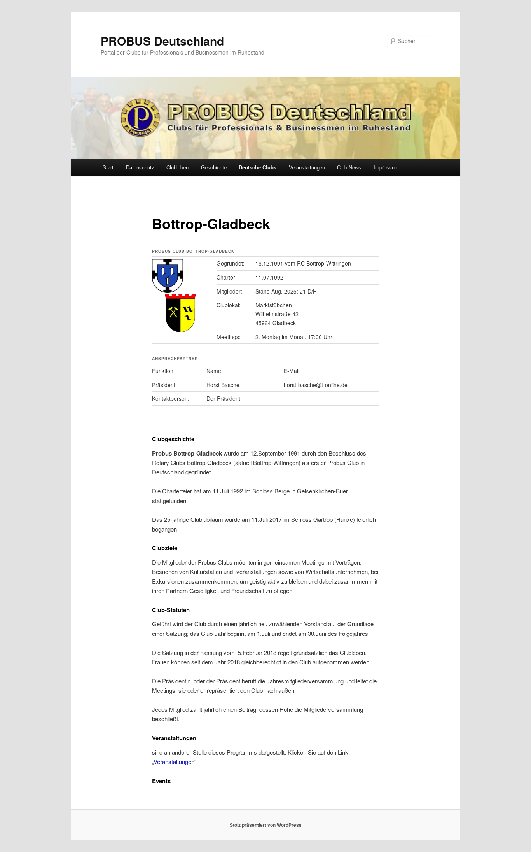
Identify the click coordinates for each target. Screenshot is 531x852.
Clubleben (177, 167)
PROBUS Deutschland (162, 40)
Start (108, 167)
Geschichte (214, 167)
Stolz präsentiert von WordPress (266, 824)
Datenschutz (140, 167)
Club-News (349, 167)
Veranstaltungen (307, 167)
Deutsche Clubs (257, 167)
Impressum (386, 167)
